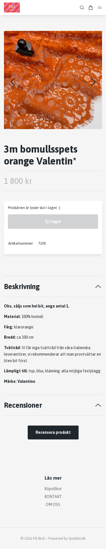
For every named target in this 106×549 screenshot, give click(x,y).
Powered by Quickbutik (67, 538)
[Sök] (81, 7)
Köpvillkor (53, 488)
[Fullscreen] (53, 80)
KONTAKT (53, 496)
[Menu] (99, 7)
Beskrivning (22, 286)
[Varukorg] (90, 7)
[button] (93, 82)
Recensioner (23, 405)
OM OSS (53, 504)
